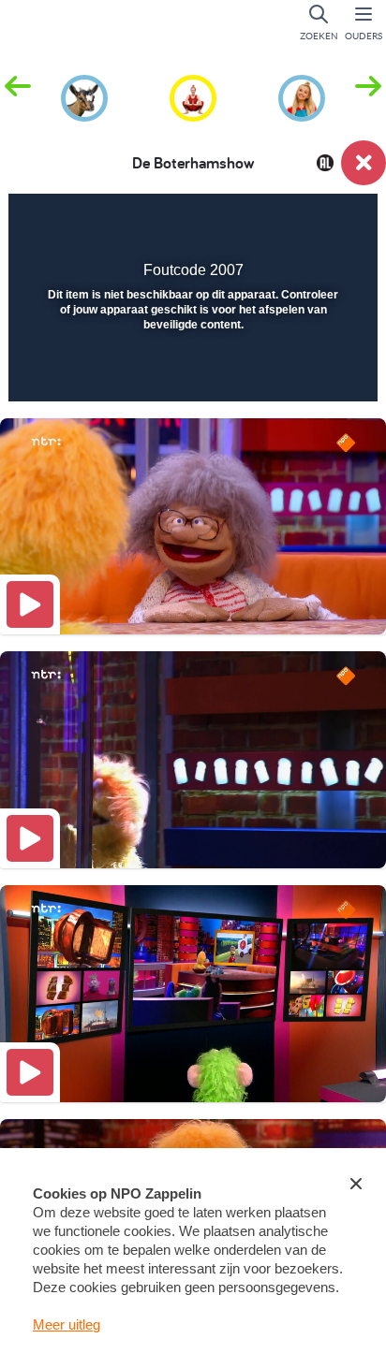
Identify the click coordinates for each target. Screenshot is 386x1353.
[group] (84, 95)
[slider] (190, 375)
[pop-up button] (268, 221)
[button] (368, 96)
